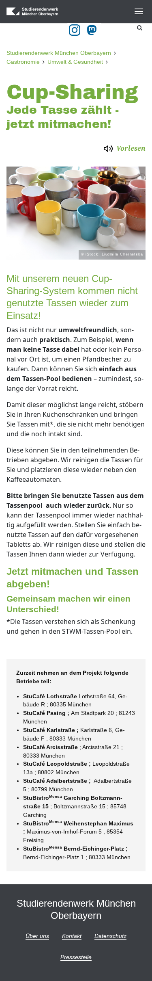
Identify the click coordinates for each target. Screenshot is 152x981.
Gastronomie (23, 61)
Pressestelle (76, 957)
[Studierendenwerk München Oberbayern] (41, 11)
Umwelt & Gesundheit (75, 61)
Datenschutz (110, 936)
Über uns (37, 936)
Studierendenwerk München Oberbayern (58, 53)
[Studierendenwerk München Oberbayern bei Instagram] (74, 30)
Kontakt (71, 936)
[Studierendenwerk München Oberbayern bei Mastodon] (93, 30)
